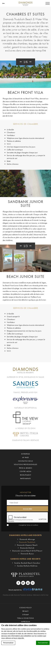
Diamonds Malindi (27, 548)
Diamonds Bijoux (27, 553)
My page (25, 457)
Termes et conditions (32, 525)
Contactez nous (25, 461)
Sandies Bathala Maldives (27, 566)
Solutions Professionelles (25, 464)
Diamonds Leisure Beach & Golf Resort (27, 551)
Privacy (25, 611)
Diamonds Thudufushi (27, 542)
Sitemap (25, 615)
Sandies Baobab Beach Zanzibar (27, 563)
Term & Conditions (25, 618)
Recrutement (25, 475)
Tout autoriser (43, 643)
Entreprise (25, 454)
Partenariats (25, 478)
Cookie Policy (25, 608)
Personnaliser (8, 643)
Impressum (25, 621)
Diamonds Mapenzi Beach (27, 545)
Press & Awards (25, 468)
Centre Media (25, 471)
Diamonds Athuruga (27, 539)
